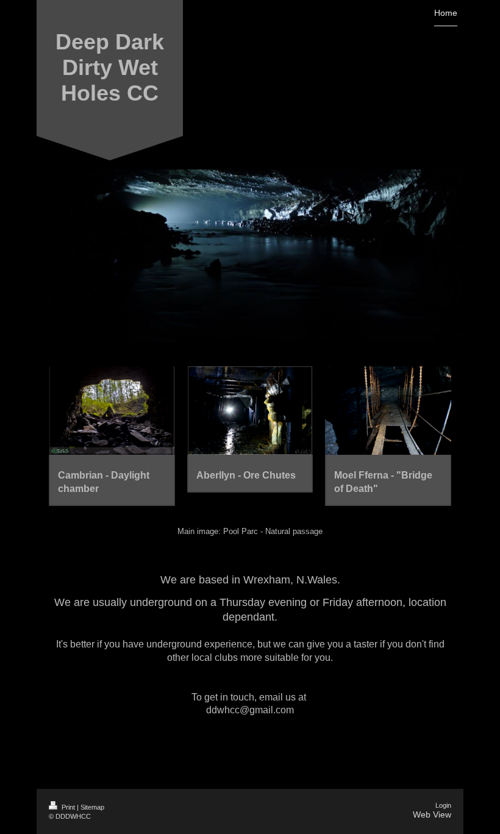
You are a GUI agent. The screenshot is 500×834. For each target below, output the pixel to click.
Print (68, 807)
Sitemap (92, 807)
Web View (432, 814)
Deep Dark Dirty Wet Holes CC (109, 67)
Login (443, 805)
